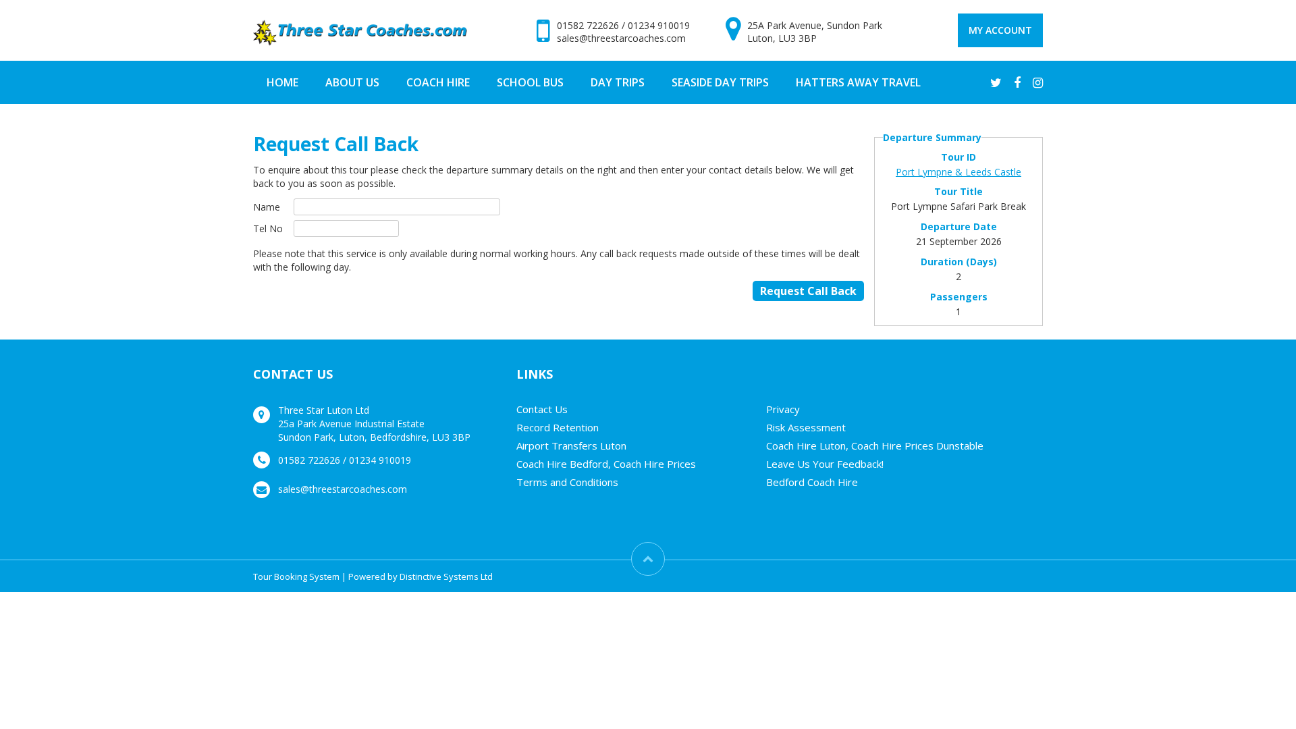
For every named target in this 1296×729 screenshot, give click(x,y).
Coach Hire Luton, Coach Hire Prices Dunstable (874, 445)
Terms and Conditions (567, 482)
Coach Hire (438, 82)
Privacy (783, 409)
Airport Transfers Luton (571, 445)
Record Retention (557, 427)
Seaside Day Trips (720, 82)
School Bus (530, 82)
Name (266, 206)
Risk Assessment (806, 427)
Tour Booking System (296, 576)
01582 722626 (588, 25)
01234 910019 (659, 25)
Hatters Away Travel (858, 82)
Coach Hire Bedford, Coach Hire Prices (606, 463)
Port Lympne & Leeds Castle (958, 171)
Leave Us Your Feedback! (825, 463)
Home (282, 82)
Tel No (268, 228)
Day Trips (618, 82)
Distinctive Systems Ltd (446, 576)
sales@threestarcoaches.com (621, 38)
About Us (352, 82)
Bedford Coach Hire (812, 482)
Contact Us (542, 409)
